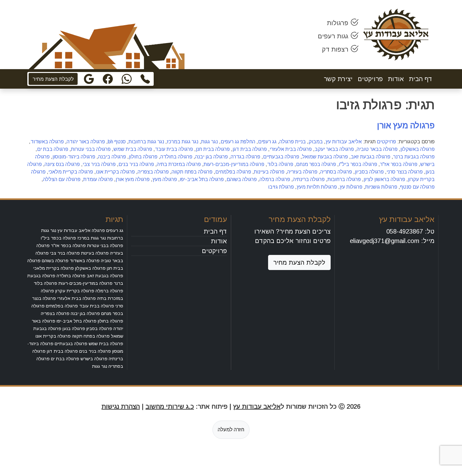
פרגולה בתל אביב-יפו (202, 179)
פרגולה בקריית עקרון (74, 290)
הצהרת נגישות (121, 406)
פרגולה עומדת (98, 179)
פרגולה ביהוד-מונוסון (73, 156)
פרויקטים (370, 78)
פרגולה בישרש (93, 358)
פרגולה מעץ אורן (406, 125)
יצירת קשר (338, 78)
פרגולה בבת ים (52, 149)
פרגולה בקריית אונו (115, 171)
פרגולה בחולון (143, 156)
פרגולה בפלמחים (233, 171)
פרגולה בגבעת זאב (370, 156)
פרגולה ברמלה (275, 179)
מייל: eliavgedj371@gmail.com (392, 240)
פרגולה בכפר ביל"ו (358, 164)
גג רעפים (267, 141)
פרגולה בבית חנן (213, 149)
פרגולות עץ (351, 187)
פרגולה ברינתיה (309, 179)
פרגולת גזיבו (281, 187)
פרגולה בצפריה (153, 171)
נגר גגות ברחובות (146, 141)
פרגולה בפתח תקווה (192, 171)
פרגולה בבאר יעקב (334, 149)
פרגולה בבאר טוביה (377, 149)
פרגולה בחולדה (176, 156)
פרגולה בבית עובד (174, 149)
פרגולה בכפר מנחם (316, 164)
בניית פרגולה (292, 141)
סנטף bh (117, 141)
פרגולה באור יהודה (86, 141)
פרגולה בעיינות (269, 171)
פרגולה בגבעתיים (281, 156)
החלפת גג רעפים (238, 141)
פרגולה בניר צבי (99, 164)
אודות (396, 78)
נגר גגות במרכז (182, 141)
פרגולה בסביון (369, 171)
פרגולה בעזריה (302, 171)
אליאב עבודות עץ (344, 141)
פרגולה (98, 230)
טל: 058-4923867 (410, 231)
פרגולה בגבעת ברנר (414, 156)
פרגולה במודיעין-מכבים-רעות (234, 164)
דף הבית (420, 78)
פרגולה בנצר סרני (405, 171)
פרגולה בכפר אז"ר (398, 164)
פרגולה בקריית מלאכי (70, 171)
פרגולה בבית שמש (132, 149)
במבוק (316, 141)
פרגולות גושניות (381, 187)
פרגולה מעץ (164, 179)
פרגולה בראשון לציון (384, 179)
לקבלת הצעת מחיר (53, 79)
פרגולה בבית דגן (250, 149)
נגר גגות (209, 141)
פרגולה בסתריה (336, 171)
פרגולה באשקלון (417, 149)
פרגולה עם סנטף (417, 187)
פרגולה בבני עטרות (91, 149)
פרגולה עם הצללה (61, 179)
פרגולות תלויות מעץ (317, 187)
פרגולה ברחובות (344, 179)
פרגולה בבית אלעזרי (291, 149)
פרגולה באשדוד (47, 141)
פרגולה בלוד (280, 164)
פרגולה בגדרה (245, 156)
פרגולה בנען (74, 328)
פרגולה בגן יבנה (211, 156)
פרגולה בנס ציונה (62, 164)
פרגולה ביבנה (112, 156)
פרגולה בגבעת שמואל (325, 156)
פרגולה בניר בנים (136, 164)
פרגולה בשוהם (242, 179)
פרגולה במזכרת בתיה (179, 164)
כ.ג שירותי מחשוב (170, 406)
